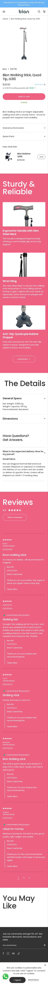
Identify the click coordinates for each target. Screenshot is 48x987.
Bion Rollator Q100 (24, 155)
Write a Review (14, 517)
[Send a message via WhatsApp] (5, 976)
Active (5, 18)
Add (41, 156)
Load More (22, 359)
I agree (17, 980)
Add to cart (24, 96)
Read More (33, 979)
